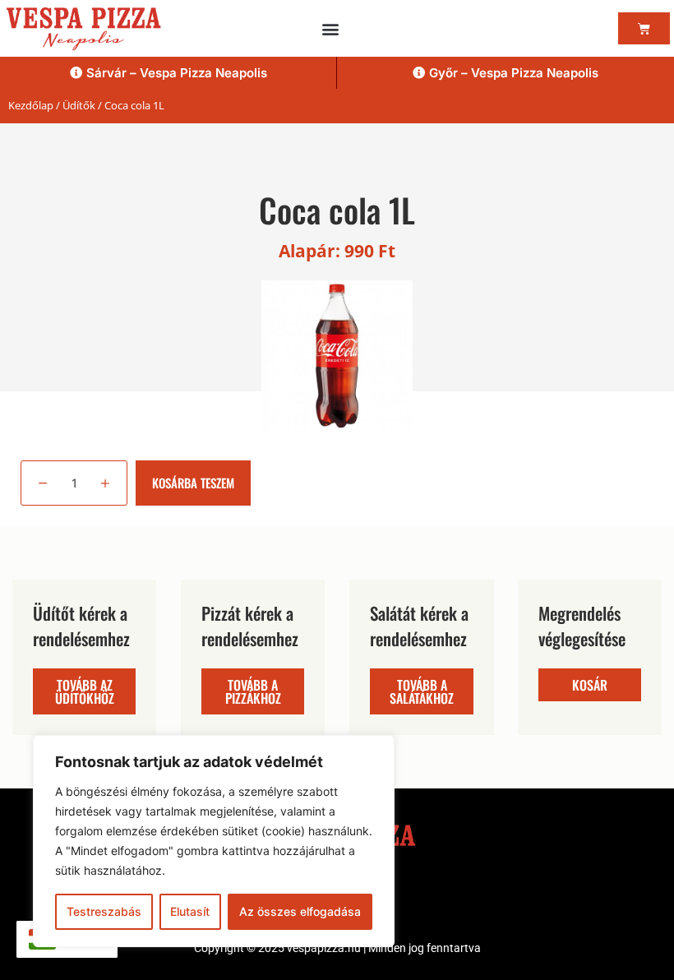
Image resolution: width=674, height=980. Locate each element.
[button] (330, 28)
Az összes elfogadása (300, 911)
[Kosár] (644, 28)
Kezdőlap (30, 105)
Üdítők (78, 105)
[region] (214, 841)
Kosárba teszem (193, 483)
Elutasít (190, 911)
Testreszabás (104, 911)
